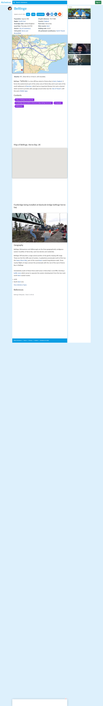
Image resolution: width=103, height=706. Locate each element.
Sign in (98, 2)
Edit (28, 14)
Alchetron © (44, 574)
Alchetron (6, 2)
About (18, 574)
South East (22, 21)
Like (33, 14)
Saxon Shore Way (21, 282)
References (19, 106)
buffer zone (17, 323)
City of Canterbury (25, 28)
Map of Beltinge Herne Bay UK (24, 99)
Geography (58, 103)
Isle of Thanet (56, 89)
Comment (40, 14)
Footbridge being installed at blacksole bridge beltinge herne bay (33, 103)
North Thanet (60, 31)
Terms (25, 574)
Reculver (29, 86)
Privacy (30, 574)
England (46, 21)
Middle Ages (24, 91)
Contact (36, 574)
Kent (48, 26)
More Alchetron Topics (20, 335)
